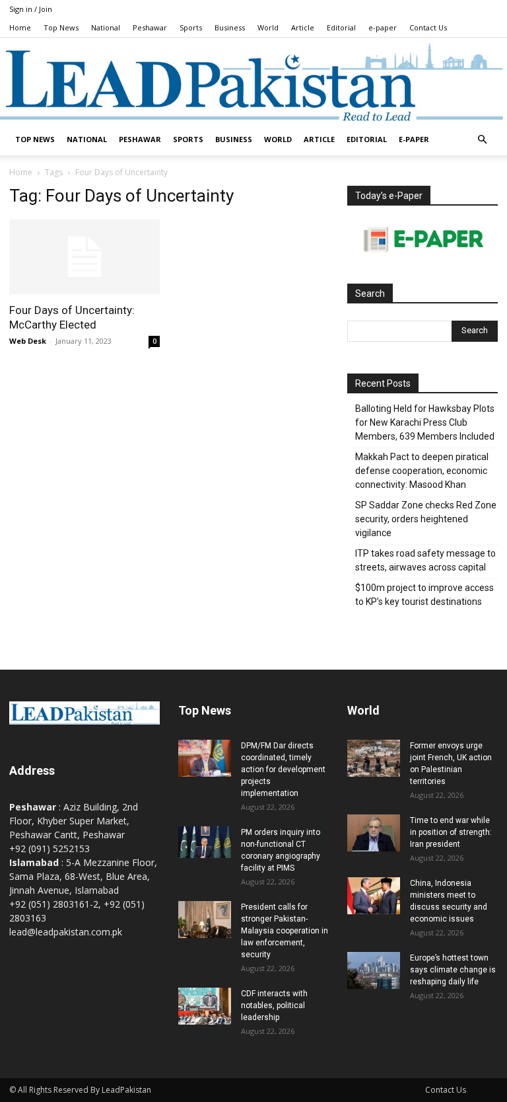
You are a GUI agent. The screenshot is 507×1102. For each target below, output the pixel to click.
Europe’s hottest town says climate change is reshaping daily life (453, 969)
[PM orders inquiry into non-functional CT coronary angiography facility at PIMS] (204, 842)
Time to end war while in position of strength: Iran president (451, 832)
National (105, 27)
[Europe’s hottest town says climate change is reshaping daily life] (373, 970)
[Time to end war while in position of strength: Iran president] (373, 832)
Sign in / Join (30, 9)
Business (230, 27)
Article (302, 27)
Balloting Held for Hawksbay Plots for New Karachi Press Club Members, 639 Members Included (424, 422)
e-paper (382, 27)
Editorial (341, 27)
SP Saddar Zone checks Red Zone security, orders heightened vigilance (425, 519)
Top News (61, 27)
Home (20, 27)
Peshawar (150, 27)
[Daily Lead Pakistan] (253, 81)
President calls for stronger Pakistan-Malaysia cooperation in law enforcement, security (284, 930)
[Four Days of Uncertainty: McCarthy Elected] (84, 256)
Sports (191, 27)
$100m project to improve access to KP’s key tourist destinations (424, 594)
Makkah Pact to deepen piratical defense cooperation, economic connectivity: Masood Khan (422, 471)
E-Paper (414, 139)
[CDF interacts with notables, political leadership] (204, 1006)
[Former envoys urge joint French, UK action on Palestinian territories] (373, 758)
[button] (482, 140)
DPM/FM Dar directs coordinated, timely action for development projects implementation (283, 769)
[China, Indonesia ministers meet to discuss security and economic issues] (373, 895)
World (268, 27)
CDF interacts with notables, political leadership (274, 1005)
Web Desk (27, 341)
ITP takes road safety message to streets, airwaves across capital (425, 560)
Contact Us (428, 27)
